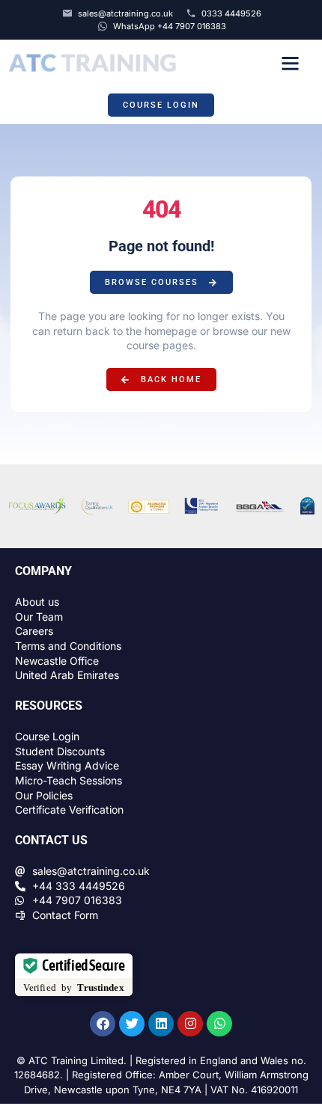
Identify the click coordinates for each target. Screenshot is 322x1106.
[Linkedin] (161, 1023)
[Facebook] (102, 1023)
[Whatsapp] (219, 1023)
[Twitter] (132, 1023)
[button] (290, 63)
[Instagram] (190, 1023)
